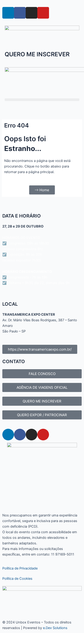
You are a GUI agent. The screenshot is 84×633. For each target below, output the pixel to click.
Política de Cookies (17, 578)
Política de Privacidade (20, 568)
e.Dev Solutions (55, 628)
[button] (42, 99)
